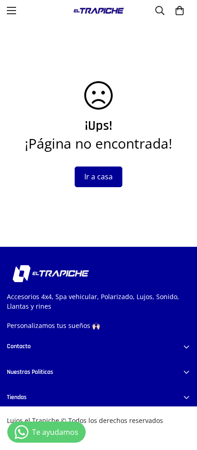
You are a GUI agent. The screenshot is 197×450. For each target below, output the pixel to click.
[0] (179, 10)
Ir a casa (98, 177)
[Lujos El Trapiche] (98, 11)
